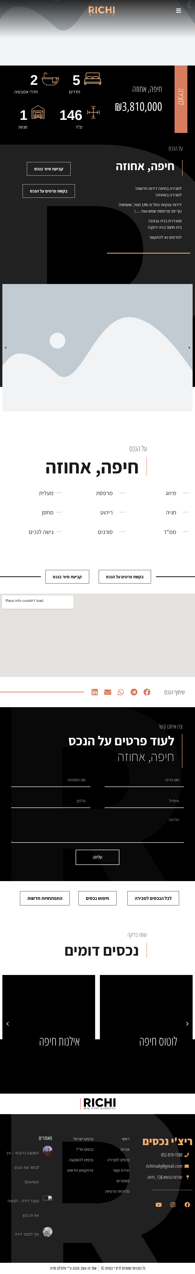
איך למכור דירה (27, 1234)
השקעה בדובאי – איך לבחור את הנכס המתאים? (22, 1167)
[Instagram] (172, 1204)
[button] (147, 692)
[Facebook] (187, 1204)
